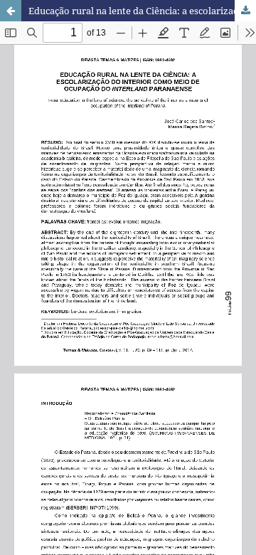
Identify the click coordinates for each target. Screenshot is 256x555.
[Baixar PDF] (245, 10)
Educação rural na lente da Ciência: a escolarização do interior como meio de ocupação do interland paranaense (142, 10)
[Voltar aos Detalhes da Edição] (10, 10)
